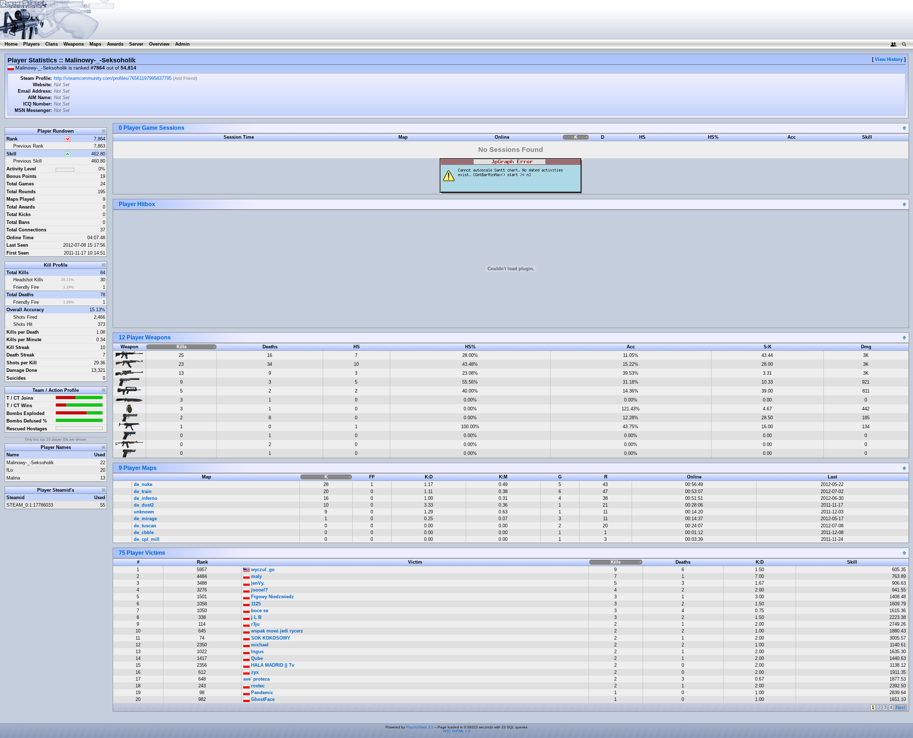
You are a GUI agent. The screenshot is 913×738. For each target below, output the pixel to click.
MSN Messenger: (33, 110)
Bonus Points (21, 176)
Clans (51, 44)
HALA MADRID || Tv (272, 665)
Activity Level (21, 168)
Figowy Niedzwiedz (272, 596)
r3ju (255, 624)
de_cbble (144, 532)
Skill (11, 154)
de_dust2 (144, 505)
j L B (255, 617)
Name (12, 454)
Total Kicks (18, 214)
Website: (42, 84)
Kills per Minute (23, 339)
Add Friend (185, 78)
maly (256, 576)
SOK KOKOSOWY (270, 638)
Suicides (16, 378)
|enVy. (257, 583)
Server (136, 44)
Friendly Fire (26, 287)
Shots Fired (25, 317)
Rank (11, 139)
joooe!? (259, 590)
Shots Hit (22, 324)
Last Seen (17, 245)
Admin (182, 44)
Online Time (20, 237)
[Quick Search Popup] (903, 44)
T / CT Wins (19, 405)
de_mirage (145, 518)
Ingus (257, 651)
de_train (143, 491)
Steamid (15, 497)
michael (259, 644)
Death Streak (20, 355)
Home (11, 44)
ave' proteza (256, 679)
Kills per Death (22, 332)
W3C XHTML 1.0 (456, 731)
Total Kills (17, 272)
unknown (144, 511)
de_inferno (145, 498)
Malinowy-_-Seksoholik (30, 462)
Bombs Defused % (26, 421)
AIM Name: (40, 97)
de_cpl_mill (146, 539)
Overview (159, 44)
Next (901, 707)
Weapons (73, 44)
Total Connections (26, 229)
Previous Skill (27, 161)
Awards (115, 44)
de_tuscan (145, 525)
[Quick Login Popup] (893, 44)
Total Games (20, 183)
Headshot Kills (28, 279)
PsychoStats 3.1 (419, 727)
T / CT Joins (19, 398)
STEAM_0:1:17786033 (29, 505)
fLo (9, 470)
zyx (254, 672)
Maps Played (20, 199)
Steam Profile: (36, 78)
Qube (256, 658)
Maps (95, 44)
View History (889, 59)
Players (31, 44)
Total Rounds (21, 191)
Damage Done (21, 370)
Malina (13, 478)
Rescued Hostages (26, 428)
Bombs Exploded (25, 413)
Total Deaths (20, 294)
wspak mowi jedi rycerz (276, 631)
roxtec (257, 685)
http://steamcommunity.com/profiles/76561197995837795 (113, 78)
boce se (259, 610)
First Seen (17, 253)
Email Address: (35, 91)
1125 (255, 603)
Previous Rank (28, 146)
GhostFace (262, 699)
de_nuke (143, 484)
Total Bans (18, 222)
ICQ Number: (37, 104)
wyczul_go (262, 569)
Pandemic (261, 692)
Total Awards (20, 207)
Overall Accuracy (25, 309)
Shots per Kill (21, 362)
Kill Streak (17, 347)
